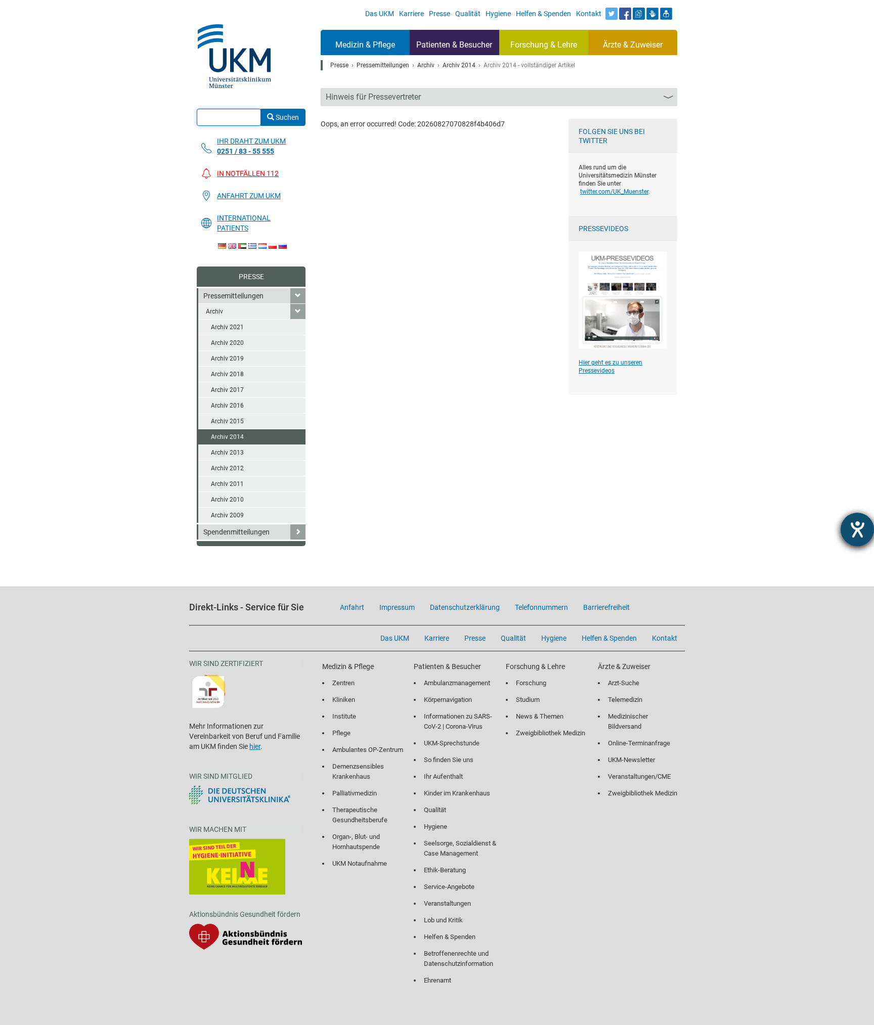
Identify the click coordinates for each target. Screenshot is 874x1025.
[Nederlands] (262, 246)
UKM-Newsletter (631, 760)
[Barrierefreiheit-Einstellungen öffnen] (857, 529)
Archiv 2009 (227, 515)
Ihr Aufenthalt (443, 776)
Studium (528, 699)
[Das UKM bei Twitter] (611, 14)
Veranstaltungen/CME (639, 776)
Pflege (341, 733)
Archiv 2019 (227, 358)
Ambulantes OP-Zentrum (367, 749)
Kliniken (343, 699)
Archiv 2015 (227, 421)
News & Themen (539, 716)
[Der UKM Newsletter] (639, 14)
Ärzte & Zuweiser (633, 45)
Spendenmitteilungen (236, 532)
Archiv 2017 (227, 389)
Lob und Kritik (443, 920)
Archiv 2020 (227, 342)
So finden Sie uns (448, 760)
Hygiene (435, 826)
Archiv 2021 (227, 327)
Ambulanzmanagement (457, 683)
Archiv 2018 (227, 374)
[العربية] (242, 246)
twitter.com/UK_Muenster (614, 191)
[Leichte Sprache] (666, 14)
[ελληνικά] (252, 246)
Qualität (435, 810)
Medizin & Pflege (365, 45)
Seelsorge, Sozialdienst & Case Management (460, 848)
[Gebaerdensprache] (652, 14)
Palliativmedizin (354, 793)
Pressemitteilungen (233, 296)
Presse (251, 277)
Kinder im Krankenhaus (457, 793)
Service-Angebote (449, 886)
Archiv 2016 (227, 405)
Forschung (531, 683)
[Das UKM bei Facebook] (625, 14)
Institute (344, 716)
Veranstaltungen (447, 903)
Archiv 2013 (227, 452)
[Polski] (273, 246)
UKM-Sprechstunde (451, 743)
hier (254, 746)
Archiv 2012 (227, 468)
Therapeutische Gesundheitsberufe (359, 815)
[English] (232, 246)
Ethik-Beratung (445, 870)
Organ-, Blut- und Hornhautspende (356, 842)
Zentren (343, 683)
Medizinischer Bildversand (628, 721)
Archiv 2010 (227, 499)
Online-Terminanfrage (639, 743)
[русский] (283, 246)
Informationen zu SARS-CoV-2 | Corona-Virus (458, 721)
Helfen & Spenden (449, 937)
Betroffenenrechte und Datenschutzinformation (458, 958)
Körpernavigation (448, 699)
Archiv (214, 311)
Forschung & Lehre (543, 45)
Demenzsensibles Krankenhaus (358, 771)
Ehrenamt (437, 980)
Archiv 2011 (227, 483)
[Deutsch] (222, 246)
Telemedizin (625, 699)
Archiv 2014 (227, 436)
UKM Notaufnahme (359, 863)
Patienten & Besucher (454, 45)
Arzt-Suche (623, 683)
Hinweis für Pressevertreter (373, 97)
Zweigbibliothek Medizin (550, 733)
